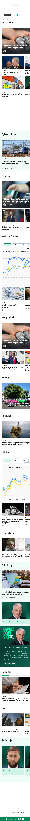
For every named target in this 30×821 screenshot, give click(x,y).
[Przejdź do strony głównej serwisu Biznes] (16, 15)
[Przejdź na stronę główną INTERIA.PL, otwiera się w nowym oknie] (6, 15)
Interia (3, 19)
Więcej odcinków (10, 663)
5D (15, 245)
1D (7, 245)
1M (24, 245)
